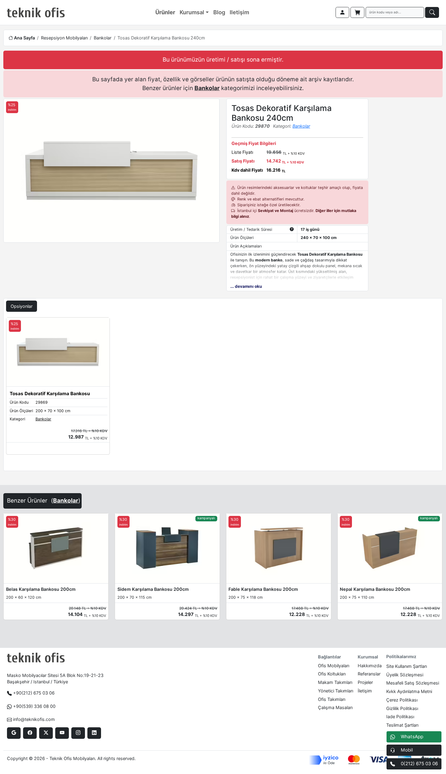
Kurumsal (192, 12)
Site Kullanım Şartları (406, 666)
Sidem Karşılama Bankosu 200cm (153, 589)
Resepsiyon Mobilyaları (64, 37)
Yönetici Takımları (335, 690)
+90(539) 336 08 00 (34, 706)
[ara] (432, 12)
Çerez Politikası (401, 699)
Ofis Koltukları (332, 673)
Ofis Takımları (331, 699)
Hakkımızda (370, 665)
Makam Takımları (335, 682)
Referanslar (369, 673)
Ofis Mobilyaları (333, 665)
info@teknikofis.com (34, 719)
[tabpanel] (223, 393)
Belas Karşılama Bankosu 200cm (41, 589)
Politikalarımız (401, 656)
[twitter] (46, 733)
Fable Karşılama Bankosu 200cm (263, 589)
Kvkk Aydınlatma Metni (409, 691)
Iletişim (239, 12)
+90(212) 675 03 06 (34, 692)
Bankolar (102, 37)
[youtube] (62, 733)
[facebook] (30, 733)
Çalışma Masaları (335, 707)
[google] (14, 733)
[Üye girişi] (343, 12)
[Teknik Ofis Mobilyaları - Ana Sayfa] (36, 12)
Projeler (365, 682)
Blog (219, 12)
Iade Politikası (400, 716)
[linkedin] (94, 733)
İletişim (365, 690)
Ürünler (165, 12)
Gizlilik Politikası (402, 708)
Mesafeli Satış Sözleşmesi (412, 682)
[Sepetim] (357, 12)
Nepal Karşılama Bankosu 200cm (375, 589)
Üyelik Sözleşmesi (404, 674)
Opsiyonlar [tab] (21, 306)
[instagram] (78, 733)
